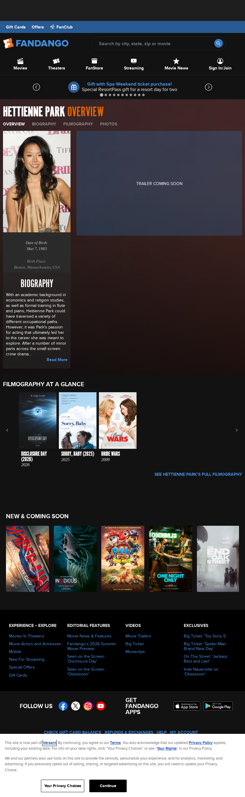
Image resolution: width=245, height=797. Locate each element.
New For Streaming (27, 659)
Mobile (15, 651)
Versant (49, 743)
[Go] (218, 43)
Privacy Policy (201, 743)
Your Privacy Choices (62, 786)
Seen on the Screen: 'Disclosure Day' (86, 658)
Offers (38, 27)
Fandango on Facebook (63, 705)
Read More (57, 360)
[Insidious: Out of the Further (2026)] (74, 559)
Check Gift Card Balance (72, 732)
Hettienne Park (34, 112)
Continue (108, 786)
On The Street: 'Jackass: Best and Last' (206, 658)
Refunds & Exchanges (129, 732)
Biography (44, 124)
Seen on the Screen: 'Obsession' (86, 671)
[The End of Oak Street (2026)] (217, 559)
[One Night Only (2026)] (169, 559)
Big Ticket (134, 644)
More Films (232, 430)
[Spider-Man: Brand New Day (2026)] (26, 559)
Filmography (78, 124)
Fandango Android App (218, 705)
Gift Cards (16, 27)
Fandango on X (75, 705)
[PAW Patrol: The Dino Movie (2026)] (121, 559)
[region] (122, 765)
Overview (14, 124)
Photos (108, 124)
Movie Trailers (138, 636)
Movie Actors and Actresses (35, 644)
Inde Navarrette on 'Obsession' (201, 671)
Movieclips (135, 651)
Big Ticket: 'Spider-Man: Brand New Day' (205, 646)
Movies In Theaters (26, 636)
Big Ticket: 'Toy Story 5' (205, 636)
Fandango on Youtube (100, 705)
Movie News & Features (89, 636)
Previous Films (12, 430)
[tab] (101, 94)
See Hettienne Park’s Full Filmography (198, 474)
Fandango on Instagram (88, 705)
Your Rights (167, 748)
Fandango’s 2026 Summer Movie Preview (91, 646)
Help (162, 732)
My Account (184, 732)
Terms (115, 743)
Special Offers (22, 667)
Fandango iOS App (186, 705)
